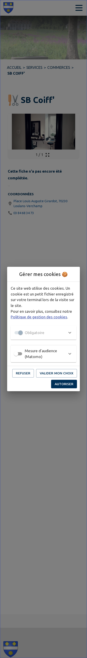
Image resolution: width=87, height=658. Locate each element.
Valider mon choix (56, 373)
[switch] (16, 354)
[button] (43, 333)
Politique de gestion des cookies (39, 317)
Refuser (23, 373)
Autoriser (64, 384)
